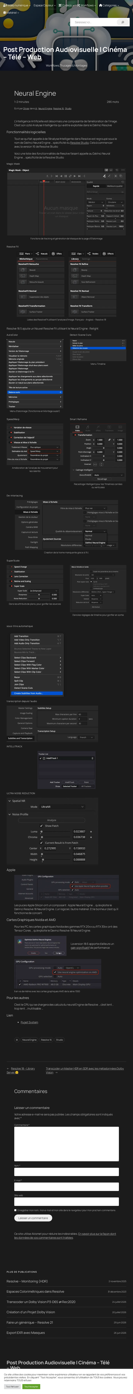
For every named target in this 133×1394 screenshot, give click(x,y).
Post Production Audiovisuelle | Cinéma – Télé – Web (65, 53)
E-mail (18, 1180)
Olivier (26, 108)
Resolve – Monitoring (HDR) (27, 1281)
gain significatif (80, 947)
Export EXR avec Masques (26, 1332)
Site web (18, 1195)
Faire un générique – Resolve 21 (30, 1322)
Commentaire (22, 1124)
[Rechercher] (123, 22)
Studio (68, 108)
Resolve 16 (58, 108)
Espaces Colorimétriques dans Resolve (35, 1291)
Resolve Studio (79, 142)
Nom (17, 1165)
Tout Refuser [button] (12, 1386)
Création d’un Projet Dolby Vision (31, 1312)
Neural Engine (45, 108)
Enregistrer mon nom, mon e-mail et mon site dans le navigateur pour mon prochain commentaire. (67, 1210)
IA (36, 108)
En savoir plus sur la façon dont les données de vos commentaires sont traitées (65, 1235)
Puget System (29, 1022)
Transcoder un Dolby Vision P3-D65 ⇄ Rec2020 (41, 1302)
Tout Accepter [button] (31, 1386)
